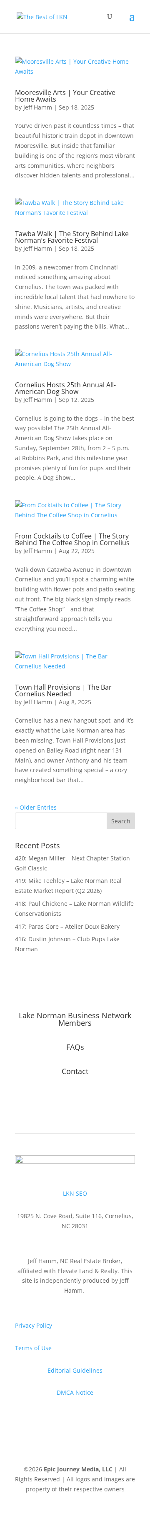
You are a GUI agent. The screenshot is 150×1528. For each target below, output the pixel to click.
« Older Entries (36, 807)
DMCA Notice (75, 1392)
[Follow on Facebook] (58, 1098)
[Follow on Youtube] (91, 1098)
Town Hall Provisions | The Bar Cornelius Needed (63, 690)
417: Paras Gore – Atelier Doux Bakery (67, 926)
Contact (75, 1071)
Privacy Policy (33, 1325)
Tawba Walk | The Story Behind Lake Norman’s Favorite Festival (72, 237)
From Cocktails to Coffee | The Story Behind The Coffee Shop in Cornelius (72, 539)
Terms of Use (33, 1348)
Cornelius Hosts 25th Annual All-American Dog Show (65, 388)
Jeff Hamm (37, 107)
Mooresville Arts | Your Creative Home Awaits (65, 96)
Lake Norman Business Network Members (75, 1019)
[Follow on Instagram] (75, 1098)
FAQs (75, 1047)
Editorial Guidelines (75, 1370)
